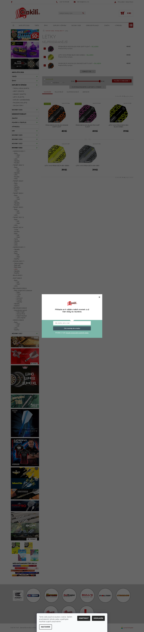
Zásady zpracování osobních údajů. (77, 333)
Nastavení (45, 627)
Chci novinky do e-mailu (72, 328)
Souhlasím (98, 618)
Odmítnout (84, 618)
